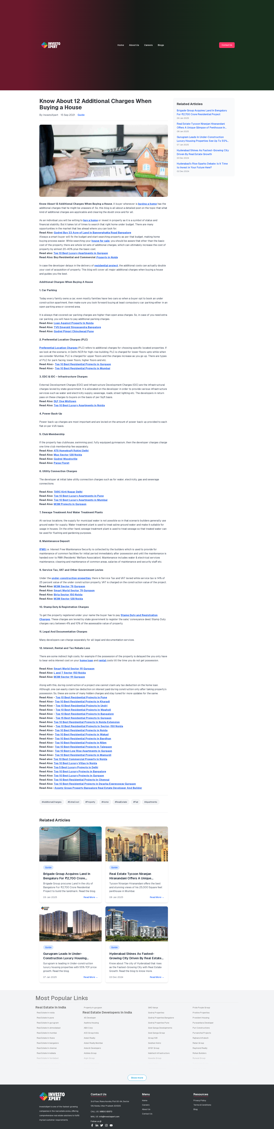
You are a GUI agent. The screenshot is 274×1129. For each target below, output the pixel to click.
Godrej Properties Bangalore (161, 1018)
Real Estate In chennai (47, 1048)
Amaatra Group (91, 1068)
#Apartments (150, 802)
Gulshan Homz (154, 1043)
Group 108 (152, 1038)
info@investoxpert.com (109, 1116)
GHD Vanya (153, 1007)
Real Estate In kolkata (46, 1053)
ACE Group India (91, 1033)
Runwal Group (199, 1058)
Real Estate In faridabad (48, 1058)
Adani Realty (89, 1038)
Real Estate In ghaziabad (48, 1068)
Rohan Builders (199, 1053)
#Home (105, 802)
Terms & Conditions (202, 1105)
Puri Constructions (201, 1028)
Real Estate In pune (45, 1018)
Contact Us (227, 45)
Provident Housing (201, 1018)
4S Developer (90, 1018)
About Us (134, 45)
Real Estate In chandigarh (48, 1063)
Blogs (161, 45)
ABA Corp (88, 1028)
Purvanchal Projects (202, 1033)
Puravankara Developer (203, 1023)
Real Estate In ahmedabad (48, 1028)
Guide (81, 115)
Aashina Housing (91, 1023)
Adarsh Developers (92, 1048)
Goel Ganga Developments (160, 1028)
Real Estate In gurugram (48, 1023)
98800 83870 (106, 1111)
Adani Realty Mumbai (93, 1043)
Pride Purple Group (201, 1007)
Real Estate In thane (46, 1038)
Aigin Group (89, 1058)
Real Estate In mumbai (47, 1033)
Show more (137, 1077)
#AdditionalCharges (52, 802)
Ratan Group (198, 1043)
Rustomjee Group (200, 1063)
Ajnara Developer (91, 1063)
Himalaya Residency (157, 1068)
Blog (195, 1109)
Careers (148, 45)
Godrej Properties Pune (158, 1023)
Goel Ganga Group (156, 1033)
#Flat (135, 802)
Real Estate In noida (46, 1012)
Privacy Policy (199, 1100)
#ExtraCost (73, 802)
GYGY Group (153, 1048)
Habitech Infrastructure (159, 1053)
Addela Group (90, 1053)
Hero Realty (153, 1063)
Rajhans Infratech (201, 1038)
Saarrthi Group (199, 1068)
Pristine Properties (201, 1012)
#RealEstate (121, 802)
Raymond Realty (200, 1048)
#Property (90, 802)
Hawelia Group (154, 1058)
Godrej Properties (156, 1012)
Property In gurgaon (93, 1007)
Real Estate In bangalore (48, 1043)
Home (120, 45)
